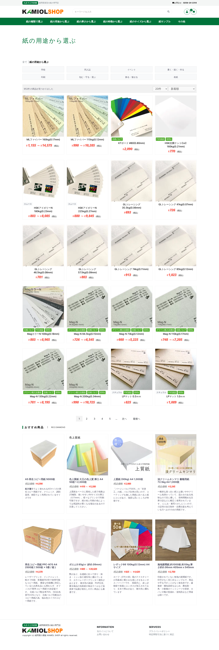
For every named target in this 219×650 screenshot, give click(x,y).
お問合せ (177, 3)
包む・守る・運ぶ (87, 77)
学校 (43, 69)
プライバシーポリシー (159, 631)
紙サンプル (165, 21)
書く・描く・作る (175, 69)
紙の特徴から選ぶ (112, 21)
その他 (181, 21)
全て (24, 61)
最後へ (136, 418)
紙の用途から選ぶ (59, 21)
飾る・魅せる (131, 77)
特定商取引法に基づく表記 (161, 634)
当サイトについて (105, 631)
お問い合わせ (103, 634)
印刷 (43, 77)
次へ (124, 418)
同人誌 (87, 69)
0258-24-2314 (190, 3)
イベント (131, 69)
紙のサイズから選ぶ (140, 21)
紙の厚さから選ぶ (86, 21)
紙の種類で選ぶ (34, 21)
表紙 (176, 77)
